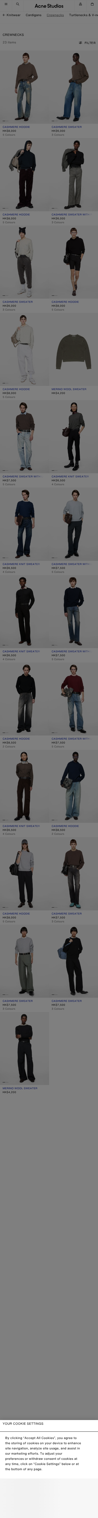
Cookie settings (49, 1487)
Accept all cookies (49, 1510)
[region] (49, 1469)
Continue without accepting (49, 1499)
